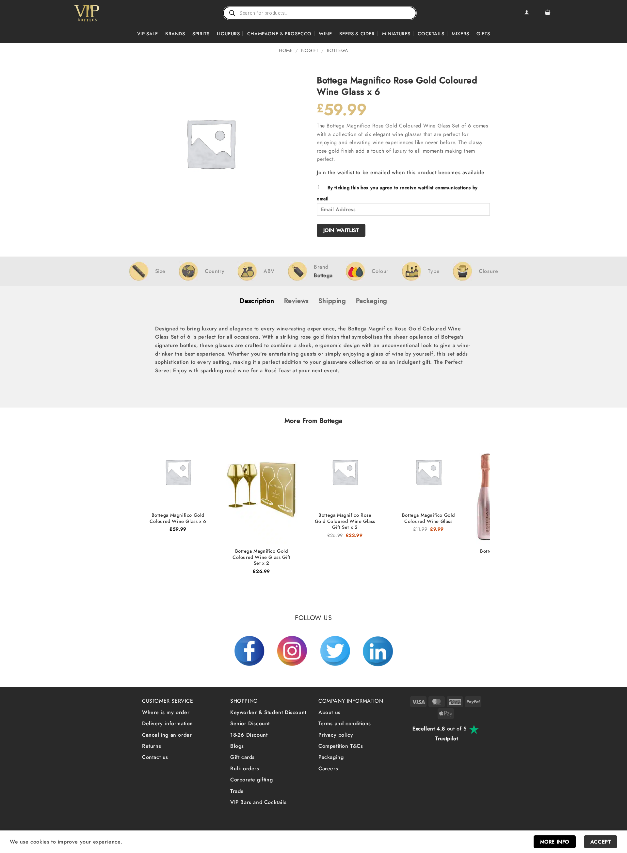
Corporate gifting (251, 779)
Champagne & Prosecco (279, 33)
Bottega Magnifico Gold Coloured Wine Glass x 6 (178, 518)
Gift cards (242, 757)
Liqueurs (228, 33)
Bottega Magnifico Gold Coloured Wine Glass (428, 518)
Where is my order (165, 712)
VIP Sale (147, 33)
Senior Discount (250, 723)
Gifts (483, 33)
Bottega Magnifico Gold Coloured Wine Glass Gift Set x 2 (261, 557)
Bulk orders (244, 768)
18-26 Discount (248, 735)
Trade (237, 791)
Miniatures (396, 33)
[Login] (526, 13)
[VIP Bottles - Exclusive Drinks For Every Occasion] (100, 13)
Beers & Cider (357, 33)
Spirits (200, 33)
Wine (325, 33)
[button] (547, 13)
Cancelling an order (167, 735)
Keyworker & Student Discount (268, 712)
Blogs (237, 746)
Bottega (337, 50)
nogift (310, 50)
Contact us (155, 757)
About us (329, 712)
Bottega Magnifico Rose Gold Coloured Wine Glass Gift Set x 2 (345, 521)
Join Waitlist (341, 230)
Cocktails (431, 33)
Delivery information (167, 723)
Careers (328, 768)
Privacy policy (335, 735)
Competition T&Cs (340, 746)
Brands (175, 33)
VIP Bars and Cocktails (258, 802)
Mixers (460, 33)
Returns (151, 746)
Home (286, 50)
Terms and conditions (344, 723)
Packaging (331, 757)
